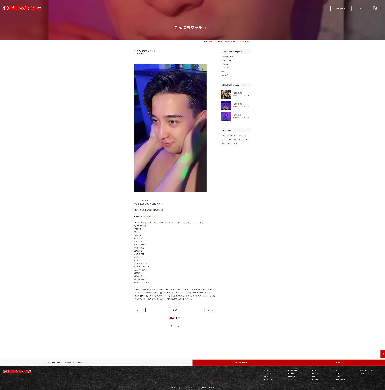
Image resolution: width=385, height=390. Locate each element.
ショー (246, 139)
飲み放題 (225, 75)
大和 (223, 136)
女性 (230, 139)
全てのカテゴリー (228, 57)
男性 (235, 139)
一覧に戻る (175, 310)
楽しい (236, 143)
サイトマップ (364, 373)
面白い (229, 143)
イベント (225, 68)
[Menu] (379, 8)
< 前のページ (140, 310)
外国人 (240, 139)
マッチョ (233, 136)
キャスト (224, 139)
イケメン (225, 64)
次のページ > (210, 310)
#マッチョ (175, 326)
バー (227, 136)
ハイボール (242, 136)
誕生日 (223, 143)
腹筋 (223, 71)
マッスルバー (226, 60)
